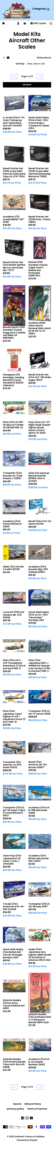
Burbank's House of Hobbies (30, 1136)
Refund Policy (33, 1104)
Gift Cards (39, 23)
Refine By (27, 84)
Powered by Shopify (27, 1140)
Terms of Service (37, 1108)
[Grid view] (4, 58)
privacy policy (15, 1108)
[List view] (8, 58)
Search (17, 1104)
